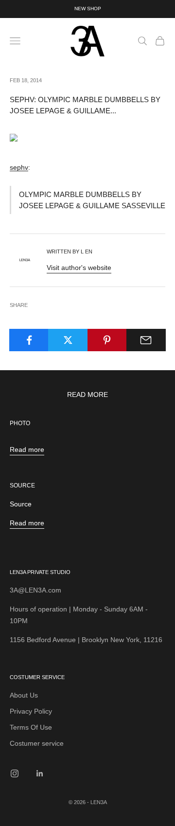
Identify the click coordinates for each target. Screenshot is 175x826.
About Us (24, 695)
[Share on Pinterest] (107, 340)
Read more (27, 449)
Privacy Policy (31, 711)
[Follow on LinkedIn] (40, 773)
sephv (19, 167)
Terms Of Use (31, 727)
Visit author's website (79, 267)
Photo (20, 423)
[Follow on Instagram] (14, 773)
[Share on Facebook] (29, 340)
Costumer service (37, 743)
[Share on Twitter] (68, 340)
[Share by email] (146, 340)
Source (22, 485)
